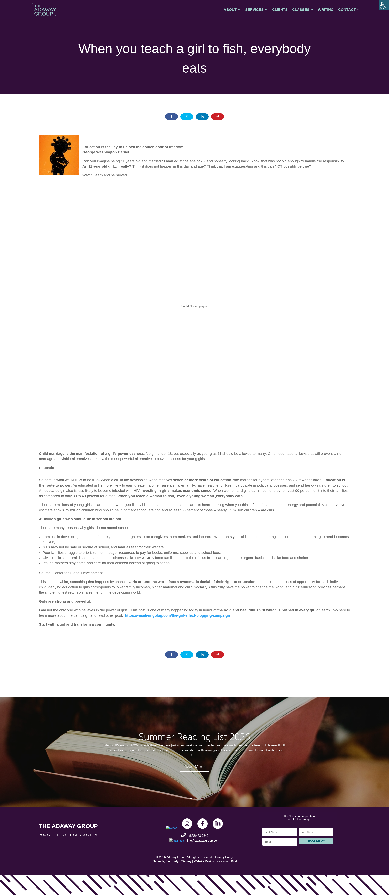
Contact (347, 10)
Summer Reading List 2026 (194, 736)
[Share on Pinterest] (217, 116)
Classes (300, 10)
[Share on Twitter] (186, 116)
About (230, 10)
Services (254, 10)
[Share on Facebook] (171, 116)
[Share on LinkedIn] (202, 116)
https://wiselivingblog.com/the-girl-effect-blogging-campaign (177, 615)
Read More (194, 766)
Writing (326, 10)
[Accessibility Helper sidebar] (384, 5)
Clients (280, 10)
